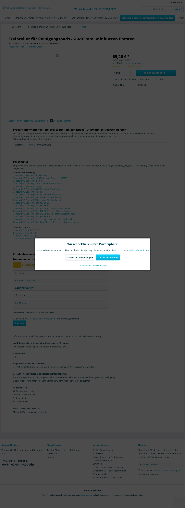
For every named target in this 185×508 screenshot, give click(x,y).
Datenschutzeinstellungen (80, 257)
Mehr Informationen (139, 250)
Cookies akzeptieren (108, 257)
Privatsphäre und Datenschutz (93, 265)
